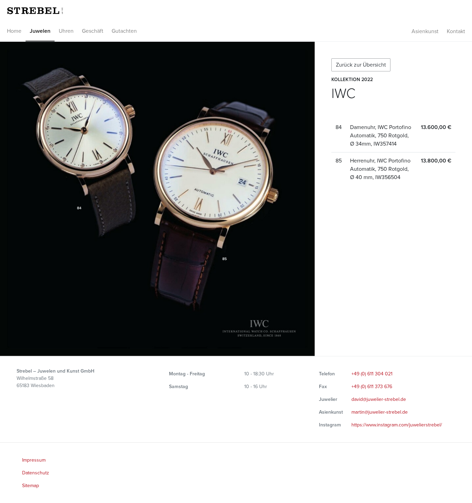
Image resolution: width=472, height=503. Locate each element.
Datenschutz (35, 473)
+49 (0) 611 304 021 (372, 374)
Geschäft (92, 31)
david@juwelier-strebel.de (378, 399)
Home (14, 31)
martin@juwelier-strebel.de (379, 412)
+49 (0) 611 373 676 (371, 386)
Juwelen (40, 31)
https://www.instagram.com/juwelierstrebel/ (396, 425)
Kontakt (456, 31)
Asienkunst (425, 31)
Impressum (34, 460)
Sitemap (30, 486)
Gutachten (124, 31)
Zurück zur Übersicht (361, 64)
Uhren (66, 31)
